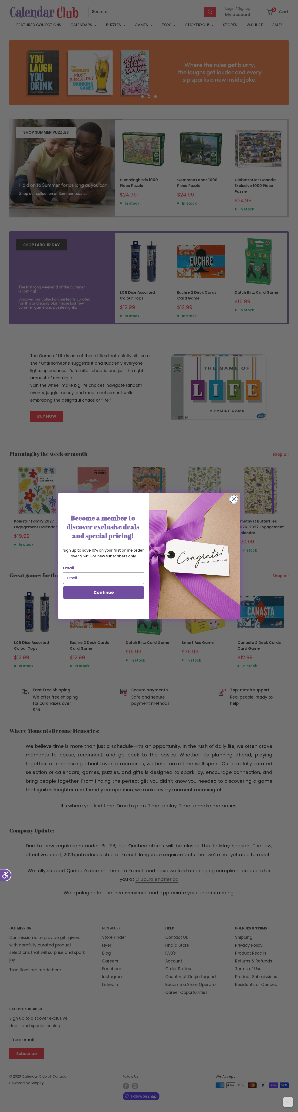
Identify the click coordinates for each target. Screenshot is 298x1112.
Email (68, 568)
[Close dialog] (234, 499)
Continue (104, 592)
